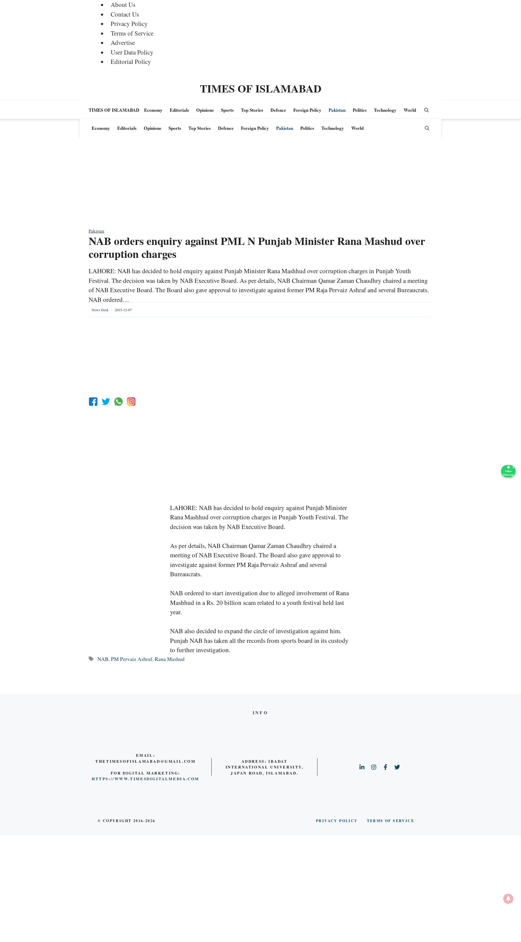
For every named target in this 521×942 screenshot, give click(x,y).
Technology (385, 110)
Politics (360, 110)
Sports (227, 110)
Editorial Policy (131, 61)
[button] (426, 110)
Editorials (179, 110)
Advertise (123, 42)
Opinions (205, 110)
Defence (278, 110)
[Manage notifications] (508, 898)
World (410, 110)
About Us (123, 4)
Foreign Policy (307, 110)
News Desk (100, 309)
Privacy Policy (129, 23)
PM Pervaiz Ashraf (131, 658)
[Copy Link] (131, 401)
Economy (153, 110)
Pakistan (337, 110)
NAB (103, 658)
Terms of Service (132, 33)
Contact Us (125, 14)
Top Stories (252, 110)
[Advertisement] (260, 185)
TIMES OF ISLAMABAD (260, 88)
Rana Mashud (170, 658)
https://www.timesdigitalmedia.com (145, 778)
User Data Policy (132, 52)
